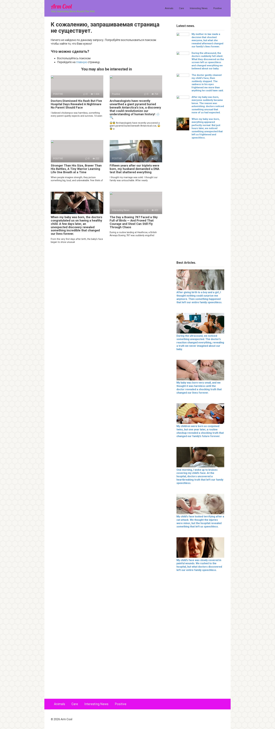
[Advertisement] (200, 201)
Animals (169, 8)
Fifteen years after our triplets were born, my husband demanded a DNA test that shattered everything (134, 169)
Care (181, 8)
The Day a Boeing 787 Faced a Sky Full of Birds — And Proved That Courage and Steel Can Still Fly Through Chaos (134, 222)
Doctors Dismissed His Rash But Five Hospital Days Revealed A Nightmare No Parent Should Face (76, 104)
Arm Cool (61, 6)
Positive (217, 8)
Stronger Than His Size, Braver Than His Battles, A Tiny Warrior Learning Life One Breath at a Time (76, 169)
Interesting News (199, 8)
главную (81, 62)
